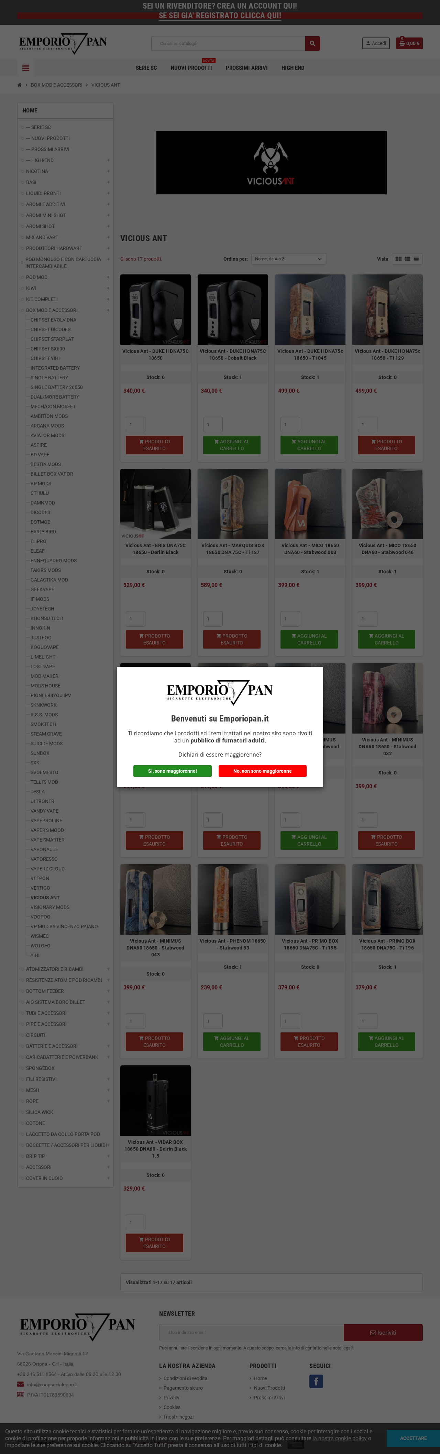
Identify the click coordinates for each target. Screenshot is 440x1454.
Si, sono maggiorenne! (172, 771)
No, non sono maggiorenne (262, 771)
